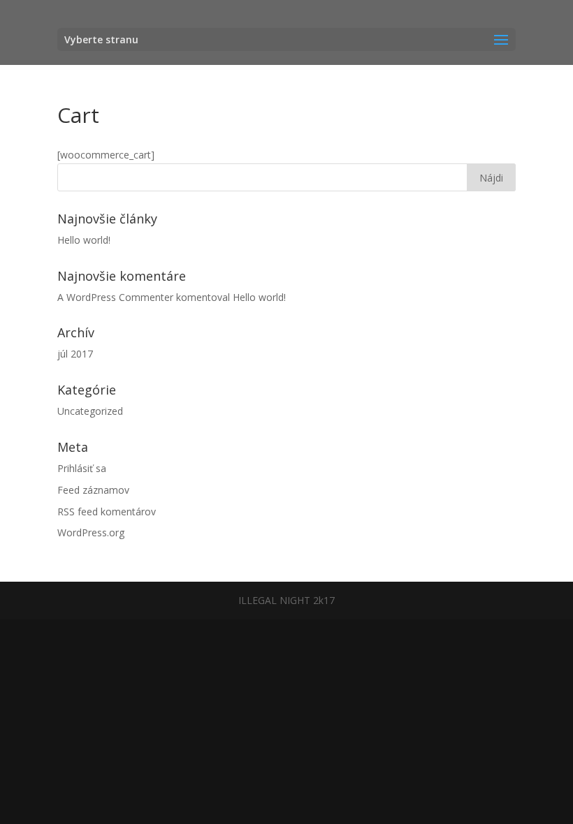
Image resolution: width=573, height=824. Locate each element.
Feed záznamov (93, 489)
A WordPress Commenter (115, 297)
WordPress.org (90, 532)
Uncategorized (90, 411)
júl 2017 (75, 353)
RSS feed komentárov (106, 511)
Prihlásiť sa (81, 468)
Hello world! (83, 240)
